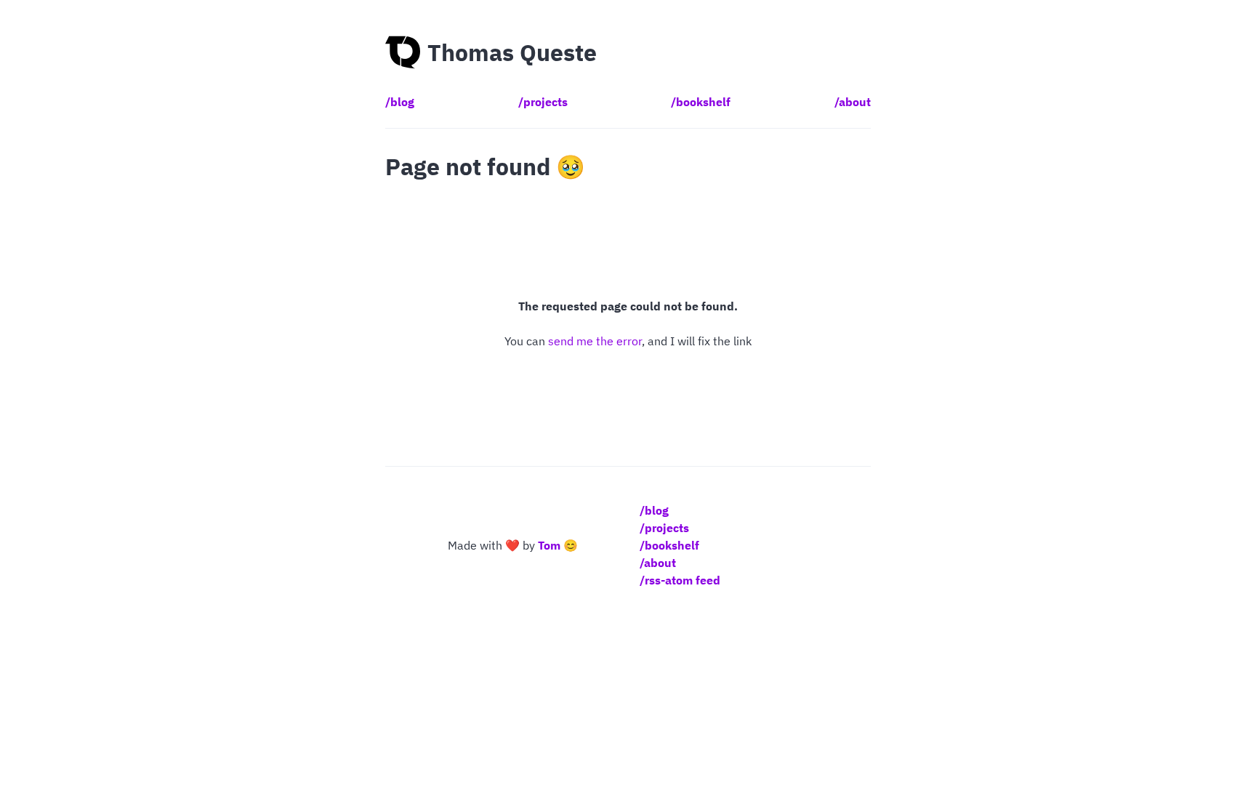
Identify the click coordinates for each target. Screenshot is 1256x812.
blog (402, 102)
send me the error (595, 341)
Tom (549, 545)
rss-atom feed (682, 580)
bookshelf (703, 102)
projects (545, 102)
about (855, 102)
